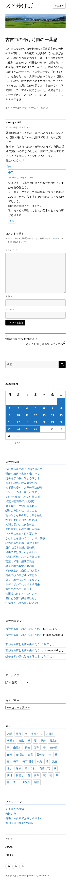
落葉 (36, 775)
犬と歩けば (19, 5)
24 (18, 429)
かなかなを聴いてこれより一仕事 (25, 538)
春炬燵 (20, 754)
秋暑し (20, 775)
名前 (8, 296)
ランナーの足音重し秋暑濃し (22, 492)
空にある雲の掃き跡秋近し (21, 598)
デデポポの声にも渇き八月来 (22, 584)
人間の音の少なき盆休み (20, 524)
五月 (18, 733)
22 (61, 422)
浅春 (54, 761)
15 (61, 415)
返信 (9, 166)
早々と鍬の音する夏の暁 (20, 566)
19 (35, 422)
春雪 (30, 754)
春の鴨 (53, 747)
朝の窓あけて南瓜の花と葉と (22, 570)
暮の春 (41, 754)
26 (35, 429)
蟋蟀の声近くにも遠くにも (21, 510)
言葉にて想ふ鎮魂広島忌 (20, 561)
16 (9, 422)
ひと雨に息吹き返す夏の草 (21, 533)
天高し (53, 740)
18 (26, 422)
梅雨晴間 (27, 761)
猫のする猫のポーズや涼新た (22, 543)
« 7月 (17, 442)
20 (44, 422)
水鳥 (39, 761)
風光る (26, 782)
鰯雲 (36, 782)
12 (35, 415)
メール (10, 309)
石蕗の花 (44, 768)
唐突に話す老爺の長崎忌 (20, 547)
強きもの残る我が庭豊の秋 (21, 483)
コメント (11, 249)
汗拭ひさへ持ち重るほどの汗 (22, 603)
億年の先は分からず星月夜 (21, 552)
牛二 (7, 108)
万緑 (9, 733)
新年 (36, 747)
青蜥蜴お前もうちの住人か (21, 593)
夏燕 (43, 740)
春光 (9, 754)
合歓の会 (10, 813)
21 (52, 422)
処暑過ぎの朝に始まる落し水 (22, 478)
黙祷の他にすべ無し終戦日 (21, 519)
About (8, 846)
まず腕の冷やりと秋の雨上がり (23, 487)
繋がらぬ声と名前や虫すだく (22, 473)
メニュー (59, 5)
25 (26, 429)
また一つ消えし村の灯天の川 (22, 496)
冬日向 (50, 733)
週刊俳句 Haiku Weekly (19, 823)
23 (9, 429)
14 (52, 415)
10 (18, 415)
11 (27, 415)
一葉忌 (42, 108)
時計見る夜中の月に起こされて (23, 469)
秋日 (9, 775)
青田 (15, 782)
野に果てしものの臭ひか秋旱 (22, 529)
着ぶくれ (30, 768)
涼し (9, 768)
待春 (27, 747)
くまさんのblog (14, 809)
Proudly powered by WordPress (34, 875)
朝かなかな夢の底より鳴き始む (23, 515)
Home (9, 838)
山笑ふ (17, 747)
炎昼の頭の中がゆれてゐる (21, 575)
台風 (21, 740)
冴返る (11, 740)
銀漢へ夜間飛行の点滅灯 (20, 501)
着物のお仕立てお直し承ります (23, 818)
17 (18, 422)
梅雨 (15, 761)
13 (44, 415)
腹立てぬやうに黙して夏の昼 (22, 579)
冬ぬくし (36, 733)
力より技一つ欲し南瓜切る (21, 506)
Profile (9, 854)
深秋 (18, 768)
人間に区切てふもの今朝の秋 (22, 556)
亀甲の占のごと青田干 (18, 589)
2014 (33, 108)
